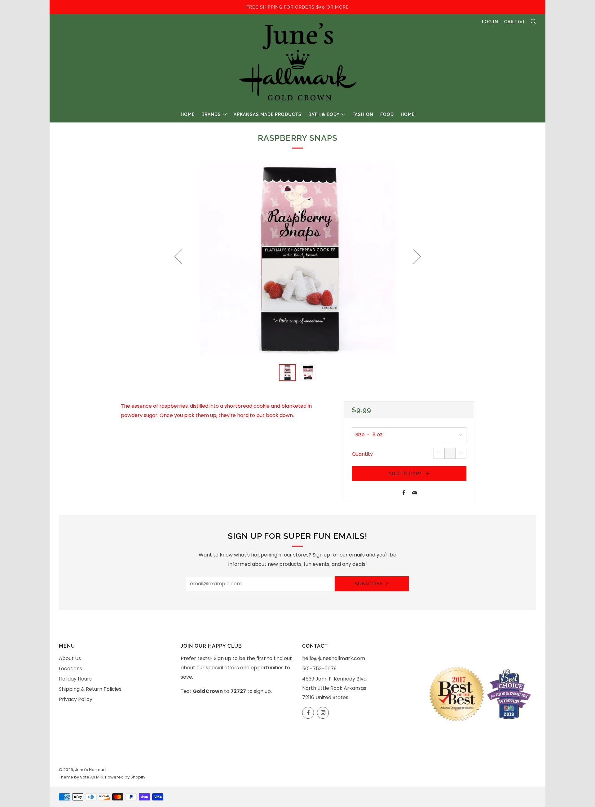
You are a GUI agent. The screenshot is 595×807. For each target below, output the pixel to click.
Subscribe (369, 584)
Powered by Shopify (125, 777)
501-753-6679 (319, 668)
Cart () (514, 21)
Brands (211, 114)
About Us (70, 658)
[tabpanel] (297, 259)
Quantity (362, 454)
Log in (490, 21)
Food (387, 114)
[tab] (287, 372)
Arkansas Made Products (268, 114)
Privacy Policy (75, 699)
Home (188, 114)
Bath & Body (324, 114)
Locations (70, 668)
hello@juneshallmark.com (333, 658)
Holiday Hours (75, 678)
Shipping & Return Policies (90, 689)
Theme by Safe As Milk (81, 777)
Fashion (362, 114)
